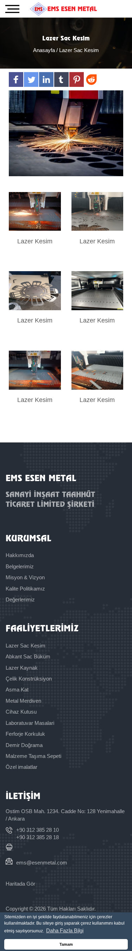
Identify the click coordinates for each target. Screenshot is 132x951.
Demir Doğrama (24, 745)
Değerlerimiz (20, 599)
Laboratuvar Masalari (30, 723)
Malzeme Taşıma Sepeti (33, 756)
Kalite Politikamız (25, 589)
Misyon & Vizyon (25, 577)
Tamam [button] (66, 944)
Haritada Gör (20, 884)
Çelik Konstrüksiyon (29, 679)
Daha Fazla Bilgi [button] (64, 930)
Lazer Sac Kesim (25, 646)
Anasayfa (44, 50)
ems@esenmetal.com (41, 863)
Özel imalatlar (21, 767)
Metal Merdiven (23, 701)
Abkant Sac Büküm (28, 656)
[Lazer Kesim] (35, 211)
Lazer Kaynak (22, 668)
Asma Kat (17, 689)
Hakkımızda (20, 555)
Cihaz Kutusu (21, 712)
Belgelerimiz (20, 566)
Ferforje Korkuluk (25, 734)
